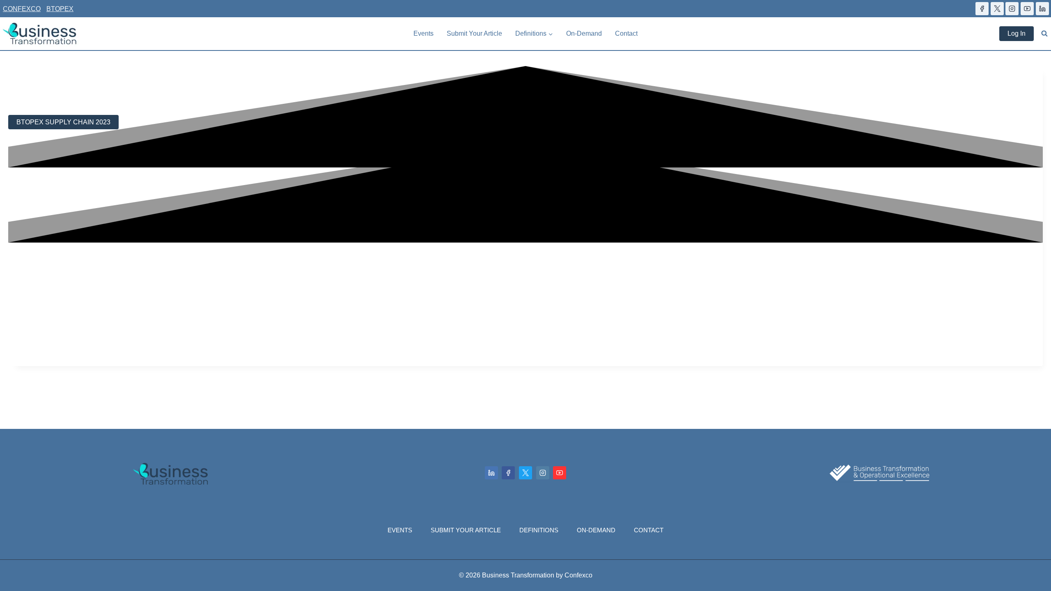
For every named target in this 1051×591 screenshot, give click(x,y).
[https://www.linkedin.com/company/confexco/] (1042, 8)
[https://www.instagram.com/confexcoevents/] (1012, 8)
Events (423, 33)
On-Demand (584, 33)
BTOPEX (59, 8)
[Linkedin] (491, 472)
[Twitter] (525, 472)
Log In (1016, 33)
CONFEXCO (22, 8)
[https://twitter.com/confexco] (997, 8)
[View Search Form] (1044, 33)
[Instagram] (542, 472)
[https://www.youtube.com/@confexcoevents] (1027, 8)
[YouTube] (559, 472)
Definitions (538, 530)
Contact (626, 33)
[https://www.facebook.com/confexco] (982, 8)
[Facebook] (508, 472)
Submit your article (474, 33)
